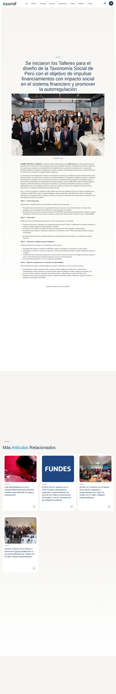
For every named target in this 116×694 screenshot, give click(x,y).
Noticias (58, 57)
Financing (61, 286)
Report (67, 286)
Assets (55, 286)
